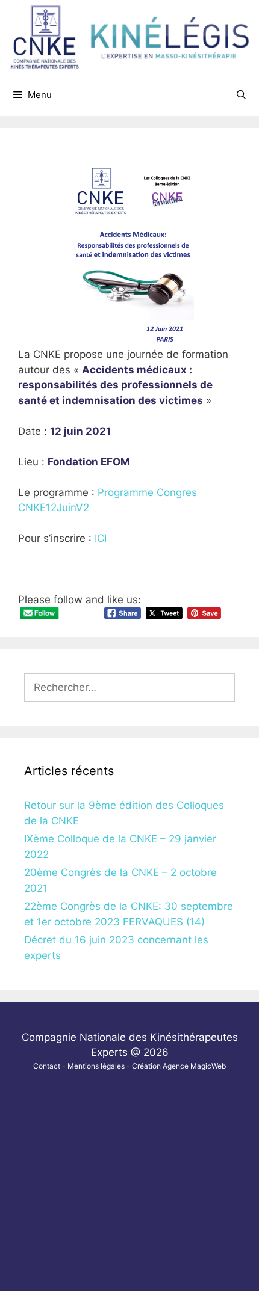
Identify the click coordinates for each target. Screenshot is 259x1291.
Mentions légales (96, 1065)
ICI (101, 538)
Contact (46, 1065)
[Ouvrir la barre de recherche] (241, 95)
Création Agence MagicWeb (179, 1065)
